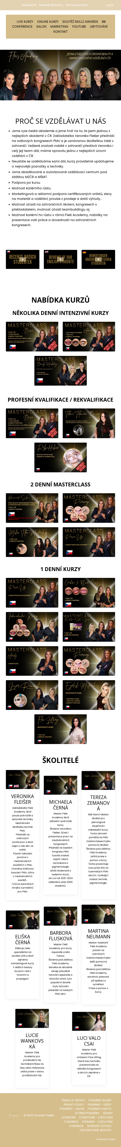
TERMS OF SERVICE (73, 1100)
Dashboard (29, 5)
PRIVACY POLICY (74, 1104)
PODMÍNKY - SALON (72, 1109)
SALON (41, 26)
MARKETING (59, 26)
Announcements (77, 5)
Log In (110, 5)
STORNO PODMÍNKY (87, 1113)
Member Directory (51, 5)
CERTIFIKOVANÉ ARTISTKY (95, 1130)
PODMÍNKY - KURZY (99, 1104)
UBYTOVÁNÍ (99, 26)
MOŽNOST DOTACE (99, 1126)
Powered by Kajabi (106, 1139)
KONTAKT (60, 31)
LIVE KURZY (25, 21)
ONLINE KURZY (48, 21)
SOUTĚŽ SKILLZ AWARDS (80, 21)
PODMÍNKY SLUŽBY (100, 1100)
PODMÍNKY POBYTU (99, 1109)
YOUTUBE (79, 26)
